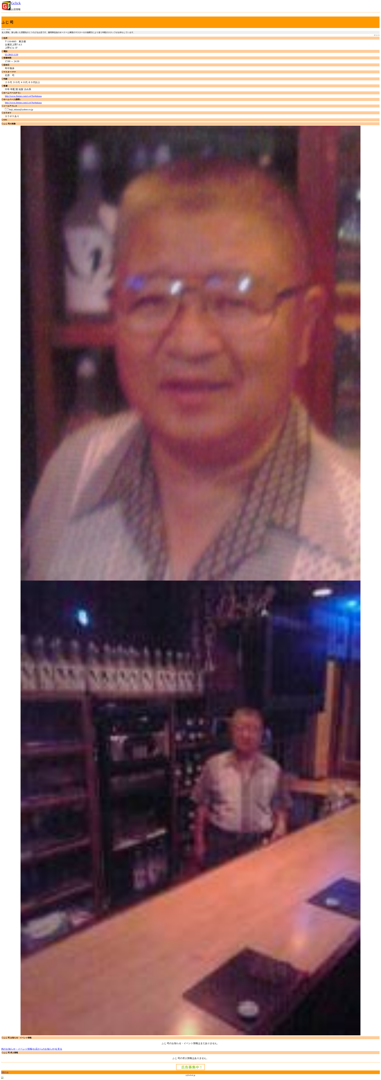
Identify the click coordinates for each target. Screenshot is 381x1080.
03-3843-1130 (11, 54)
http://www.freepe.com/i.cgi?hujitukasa (23, 96)
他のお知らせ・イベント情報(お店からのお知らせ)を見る (31, 1049)
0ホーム (5, 1072)
